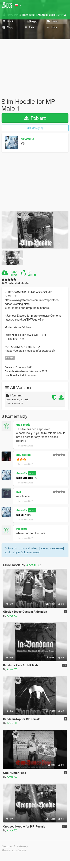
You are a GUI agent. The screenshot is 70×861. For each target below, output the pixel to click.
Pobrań (13, 275)
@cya (20, 515)
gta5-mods (23, 424)
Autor (32, 473)
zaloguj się (37, 548)
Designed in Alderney (15, 846)
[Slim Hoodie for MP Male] (35, 230)
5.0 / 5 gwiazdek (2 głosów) (15, 283)
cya (18, 492)
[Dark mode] (59, 14)
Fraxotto (22, 529)
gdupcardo (23, 455)
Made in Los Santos (14, 850)
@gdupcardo (25, 478)
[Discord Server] (23, 143)
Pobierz (37, 117)
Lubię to (32, 275)
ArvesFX (27, 138)
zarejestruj (57, 548)
